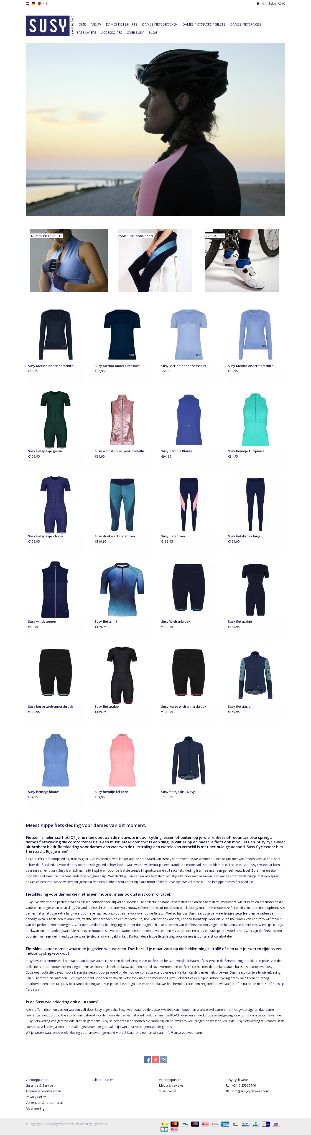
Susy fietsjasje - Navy (178, 792)
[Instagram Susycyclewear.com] (163, 1059)
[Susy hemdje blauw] (56, 760)
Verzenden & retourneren (44, 1102)
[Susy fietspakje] (256, 590)
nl (27, 3)
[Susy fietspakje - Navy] (56, 504)
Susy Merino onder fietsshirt (50, 366)
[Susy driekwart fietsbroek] (122, 504)
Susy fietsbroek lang (244, 536)
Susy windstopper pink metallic (120, 451)
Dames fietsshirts (121, 24)
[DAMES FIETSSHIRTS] (69, 260)
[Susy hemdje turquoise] (256, 419)
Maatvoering (35, 1108)
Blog (152, 32)
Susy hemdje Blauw (176, 451)
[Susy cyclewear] (50, 25)
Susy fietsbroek (173, 536)
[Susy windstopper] (56, 590)
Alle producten (103, 1080)
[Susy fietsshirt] (122, 590)
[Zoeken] (251, 16)
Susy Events (167, 1091)
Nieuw (96, 24)
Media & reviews (171, 1085)
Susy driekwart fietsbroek (115, 536)
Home (81, 24)
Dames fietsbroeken (160, 24)
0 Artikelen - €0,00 (273, 3)
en (39, 3)
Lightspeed (99, 1124)
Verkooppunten (37, 1080)
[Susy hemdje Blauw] (189, 419)
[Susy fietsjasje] (256, 675)
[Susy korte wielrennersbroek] (56, 675)
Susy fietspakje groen (45, 451)
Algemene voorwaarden (43, 1091)
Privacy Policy (36, 1097)
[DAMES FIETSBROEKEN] (155, 260)
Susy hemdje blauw (43, 792)
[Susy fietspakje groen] (56, 419)
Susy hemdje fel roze (111, 792)
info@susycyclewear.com (250, 1091)
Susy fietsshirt (106, 621)
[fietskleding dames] (155, 129)
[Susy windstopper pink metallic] (122, 419)
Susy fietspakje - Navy (45, 536)
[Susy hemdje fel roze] (122, 760)
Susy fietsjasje (239, 706)
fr (45, 3)
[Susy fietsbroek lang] (256, 504)
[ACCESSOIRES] (241, 260)
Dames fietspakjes (245, 24)
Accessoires (111, 32)
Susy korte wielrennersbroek (50, 706)
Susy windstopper (42, 621)
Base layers (86, 32)
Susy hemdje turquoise (246, 451)
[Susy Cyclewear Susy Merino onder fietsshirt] (56, 334)
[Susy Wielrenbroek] (189, 590)
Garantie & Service (39, 1085)
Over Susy (135, 32)
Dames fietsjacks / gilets (203, 24)
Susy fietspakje (240, 621)
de (33, 3)
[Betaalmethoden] (164, 1124)
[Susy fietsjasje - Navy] (189, 760)
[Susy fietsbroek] (189, 504)
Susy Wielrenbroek (175, 621)
